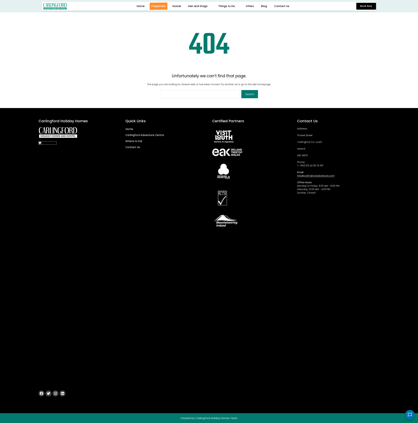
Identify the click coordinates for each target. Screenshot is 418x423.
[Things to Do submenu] (238, 6)
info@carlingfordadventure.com (316, 175)
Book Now (366, 6)
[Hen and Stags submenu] (211, 6)
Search (249, 94)
